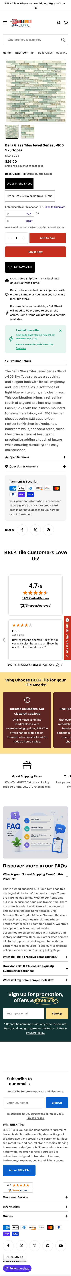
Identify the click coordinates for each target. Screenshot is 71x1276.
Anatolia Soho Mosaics (34, 910)
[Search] (63, 40)
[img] (35, 592)
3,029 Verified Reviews (35, 598)
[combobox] (35, 39)
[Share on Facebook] (22, 529)
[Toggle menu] (5, 23)
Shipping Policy (43, 950)
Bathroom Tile (24, 52)
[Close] (60, 330)
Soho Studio (23, 915)
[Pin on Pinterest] (48, 529)
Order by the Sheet (19, 183)
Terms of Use (55, 1028)
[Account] (58, 23)
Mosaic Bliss (40, 915)
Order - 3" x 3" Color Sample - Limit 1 (30, 196)
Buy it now (35, 252)
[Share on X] (35, 529)
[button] (67, 638)
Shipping (10, 165)
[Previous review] (4, 639)
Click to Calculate (54, 207)
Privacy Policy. (35, 1032)
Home (7, 52)
